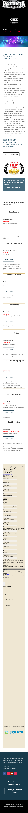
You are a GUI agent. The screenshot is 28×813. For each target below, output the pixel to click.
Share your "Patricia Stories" (14, 791)
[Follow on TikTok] (8, 773)
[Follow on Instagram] (15, 773)
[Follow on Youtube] (11, 773)
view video (9, 230)
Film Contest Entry (11, 154)
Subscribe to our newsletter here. (14, 783)
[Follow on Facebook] (4, 773)
